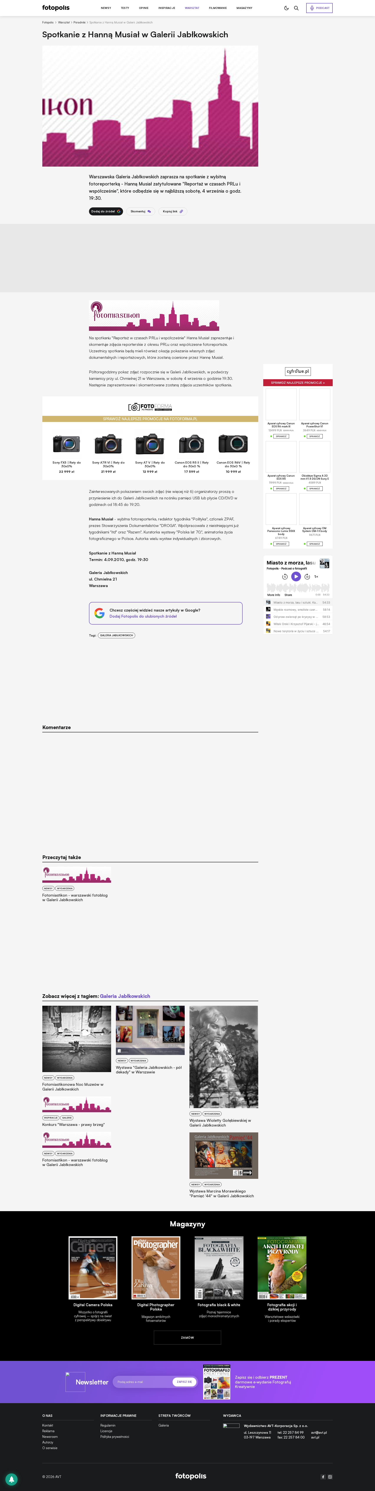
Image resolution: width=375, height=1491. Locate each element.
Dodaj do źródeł (103, 211)
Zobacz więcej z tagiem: (96, 996)
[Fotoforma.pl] (150, 409)
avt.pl (315, 1437)
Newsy (106, 8)
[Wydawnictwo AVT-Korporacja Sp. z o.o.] (231, 1433)
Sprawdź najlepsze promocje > (298, 382)
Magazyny (244, 8)
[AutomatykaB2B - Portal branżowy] (191, 1477)
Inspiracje (166, 8)
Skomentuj (138, 211)
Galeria (163, 1425)
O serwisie (50, 1448)
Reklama (48, 1431)
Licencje (106, 1431)
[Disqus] (150, 791)
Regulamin (107, 1425)
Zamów (187, 1337)
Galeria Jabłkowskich (116, 635)
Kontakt (47, 1425)
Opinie (143, 8)
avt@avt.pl (319, 1432)
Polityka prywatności (114, 1437)
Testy (125, 8)
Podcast (323, 8)
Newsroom (50, 1437)
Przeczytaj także (61, 857)
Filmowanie (218, 8)
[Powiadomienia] (11, 1479)
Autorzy (47, 1442)
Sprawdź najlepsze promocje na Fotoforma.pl (150, 419)
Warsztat (192, 8)
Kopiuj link (170, 211)
